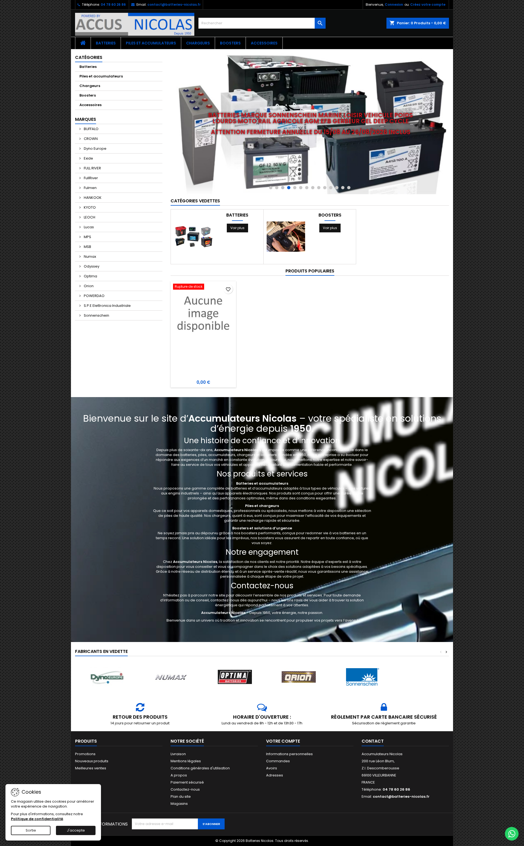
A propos (179, 775)
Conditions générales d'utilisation (200, 768)
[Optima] (235, 677)
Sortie (31, 830)
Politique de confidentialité (37, 818)
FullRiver (90, 178)
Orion (88, 286)
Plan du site (181, 796)
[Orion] (299, 677)
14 (348, 187)
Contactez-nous (185, 789)
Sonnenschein (96, 315)
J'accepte (76, 830)
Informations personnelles (289, 754)
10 (324, 187)
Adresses (274, 775)
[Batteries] (193, 236)
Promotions (85, 754)
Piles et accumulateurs (151, 43)
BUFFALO (91, 128)
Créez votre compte (427, 4)
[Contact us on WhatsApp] (512, 834)
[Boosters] (286, 236)
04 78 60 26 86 (113, 4)
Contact (373, 741)
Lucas (88, 227)
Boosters (230, 43)
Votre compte (283, 741)
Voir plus (237, 228)
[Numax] (171, 677)
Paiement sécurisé (187, 782)
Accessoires (264, 43)
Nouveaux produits (91, 761)
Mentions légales (186, 761)
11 (330, 187)
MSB (87, 246)
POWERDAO (94, 295)
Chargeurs (198, 43)
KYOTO (89, 207)
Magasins (179, 803)
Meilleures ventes (90, 768)
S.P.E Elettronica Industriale (107, 305)
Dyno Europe (94, 148)
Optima (90, 276)
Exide (88, 158)
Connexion (394, 4)
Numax (89, 256)
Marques (85, 119)
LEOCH (89, 217)
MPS (87, 236)
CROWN (90, 138)
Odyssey (91, 266)
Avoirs (271, 768)
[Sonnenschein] (362, 677)
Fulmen (90, 187)
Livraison (178, 754)
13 (342, 187)
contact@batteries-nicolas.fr (174, 4)
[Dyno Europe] (107, 677)
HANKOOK (92, 197)
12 (336, 187)
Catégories (88, 57)
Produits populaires (309, 271)
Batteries (106, 43)
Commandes (278, 761)
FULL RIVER (92, 168)
